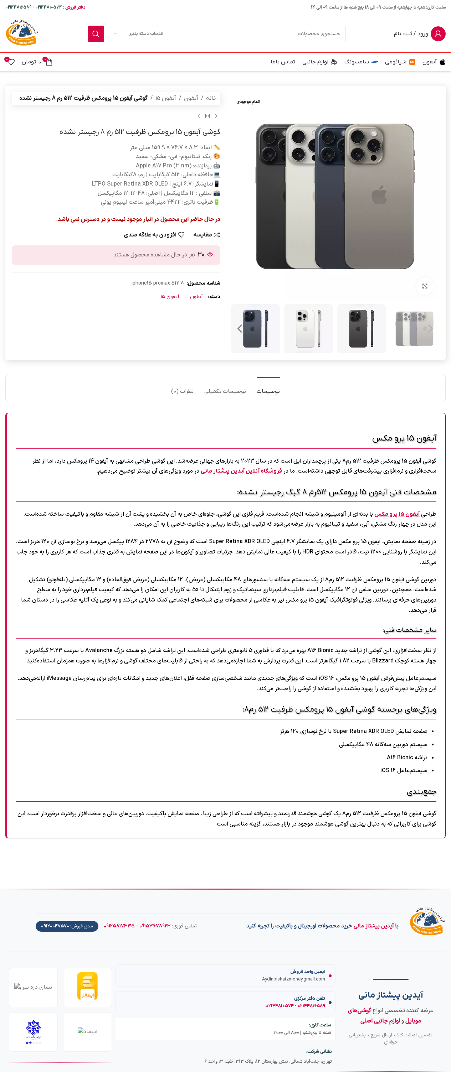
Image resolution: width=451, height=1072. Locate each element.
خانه (211, 98)
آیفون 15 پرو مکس (397, 514)
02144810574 (48, 7)
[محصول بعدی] (199, 116)
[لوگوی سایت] (22, 33)
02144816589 (18, 7)
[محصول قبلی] (216, 116)
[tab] (268, 388)
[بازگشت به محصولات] (207, 116)
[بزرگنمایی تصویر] (425, 286)
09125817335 (119, 926)
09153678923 (155, 926)
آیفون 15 (165, 98)
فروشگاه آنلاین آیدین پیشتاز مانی (241, 471)
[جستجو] (96, 34)
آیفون (191, 98)
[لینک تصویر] (427, 922)
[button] (430, 329)
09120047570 (55, 926)
